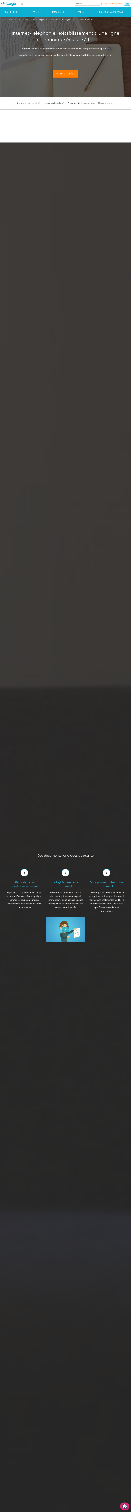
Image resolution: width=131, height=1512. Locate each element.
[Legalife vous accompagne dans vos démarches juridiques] (12, 3)
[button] (65, 74)
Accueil (5, 19)
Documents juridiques (19, 19)
